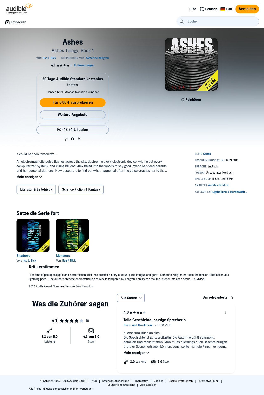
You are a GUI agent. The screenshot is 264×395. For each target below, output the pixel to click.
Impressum (142, 381)
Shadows (23, 256)
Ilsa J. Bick (29, 260)
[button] (66, 139)
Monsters (63, 256)
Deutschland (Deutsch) (121, 385)
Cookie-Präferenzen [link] (181, 381)
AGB (94, 381)
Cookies (159, 381)
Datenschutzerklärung (116, 381)
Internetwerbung (208, 381)
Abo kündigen (148, 385)
